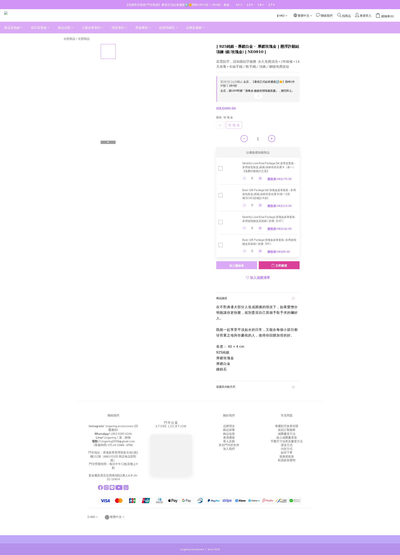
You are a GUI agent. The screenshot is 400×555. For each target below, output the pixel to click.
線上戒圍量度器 (286, 437)
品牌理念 (229, 426)
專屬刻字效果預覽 (286, 426)
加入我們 (229, 448)
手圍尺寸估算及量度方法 (287, 441)
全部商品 (69, 38)
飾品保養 (229, 429)
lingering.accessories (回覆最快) (113, 427)
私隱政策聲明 (286, 460)
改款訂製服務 (286, 429)
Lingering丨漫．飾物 (113, 437)
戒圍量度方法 (286, 433)
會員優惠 (229, 437)
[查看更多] (258, 98)
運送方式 (286, 445)
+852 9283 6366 (113, 433)
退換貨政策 (286, 456)
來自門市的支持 (229, 445)
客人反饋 (229, 441)
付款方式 (286, 448)
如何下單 (286, 452)
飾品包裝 (229, 433)
